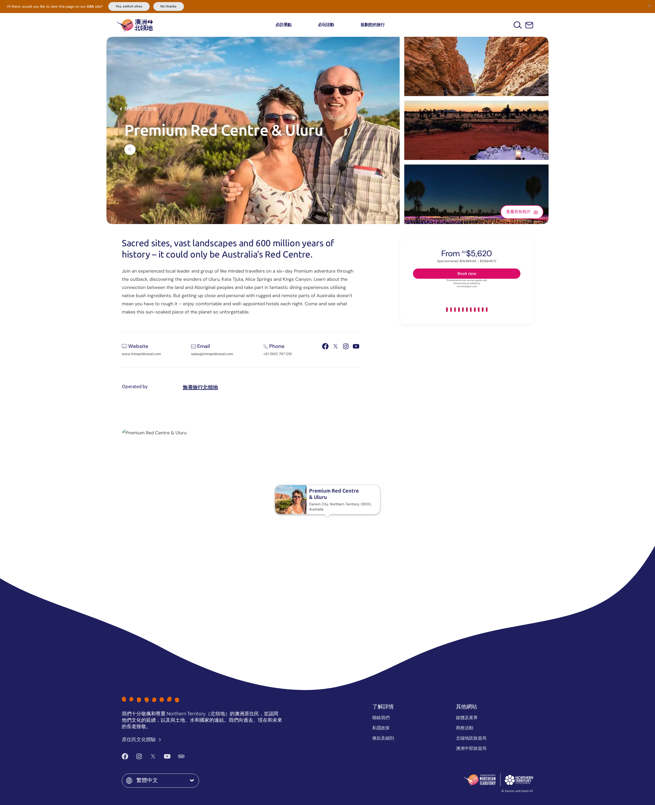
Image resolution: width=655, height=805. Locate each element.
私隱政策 (381, 727)
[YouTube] (167, 756)
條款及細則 (383, 738)
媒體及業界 (467, 717)
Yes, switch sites (129, 6)
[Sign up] (529, 25)
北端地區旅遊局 (471, 738)
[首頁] (135, 25)
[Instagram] (139, 756)
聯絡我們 (381, 717)
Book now (466, 273)
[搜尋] (518, 25)
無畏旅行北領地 (200, 387)
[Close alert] (649, 5)
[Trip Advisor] (181, 756)
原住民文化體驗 (139, 739)
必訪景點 (284, 24)
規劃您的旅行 (373, 24)
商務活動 (464, 727)
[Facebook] (125, 756)
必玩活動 (326, 24)
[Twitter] (153, 756)
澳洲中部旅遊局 (471, 748)
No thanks (168, 6)
